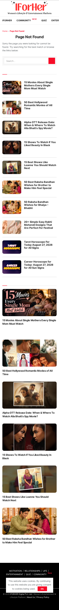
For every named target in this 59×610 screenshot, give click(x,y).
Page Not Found (17, 31)
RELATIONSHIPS (32, 571)
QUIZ (28, 574)
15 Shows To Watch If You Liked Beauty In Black (40, 144)
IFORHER (7, 20)
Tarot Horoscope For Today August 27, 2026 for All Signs (38, 244)
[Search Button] (51, 61)
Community (24, 20)
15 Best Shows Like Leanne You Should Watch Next (40, 165)
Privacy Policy (43, 597)
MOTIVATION (15, 571)
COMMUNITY (40, 574)
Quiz (44, 20)
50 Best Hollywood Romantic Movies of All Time (38, 105)
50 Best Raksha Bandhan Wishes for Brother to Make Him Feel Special (39, 184)
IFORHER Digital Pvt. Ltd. (21, 594)
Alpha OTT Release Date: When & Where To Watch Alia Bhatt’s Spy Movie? (39, 125)
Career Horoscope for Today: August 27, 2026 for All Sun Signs (38, 264)
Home (5, 31)
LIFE (45, 571)
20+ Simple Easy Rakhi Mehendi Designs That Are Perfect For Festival (38, 224)
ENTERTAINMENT (14, 574)
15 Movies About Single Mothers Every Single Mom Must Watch (38, 85)
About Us (31, 597)
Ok (42, 589)
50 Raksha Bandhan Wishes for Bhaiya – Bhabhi (36, 204)
